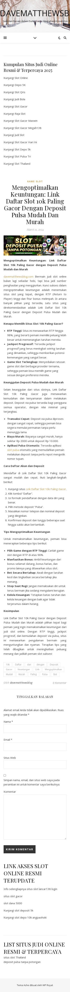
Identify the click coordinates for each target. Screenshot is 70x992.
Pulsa (45, 674)
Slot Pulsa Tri (23, 156)
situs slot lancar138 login (42, 889)
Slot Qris (20, 92)
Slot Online (21, 78)
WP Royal (48, 985)
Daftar (18, 664)
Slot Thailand (22, 163)
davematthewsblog (21, 682)
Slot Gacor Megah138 (28, 128)
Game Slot (35, 181)
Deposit (54, 664)
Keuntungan (24, 669)
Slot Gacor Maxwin (26, 120)
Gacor (9, 669)
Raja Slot (20, 113)
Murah (21, 674)
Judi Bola (20, 99)
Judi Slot (19, 135)
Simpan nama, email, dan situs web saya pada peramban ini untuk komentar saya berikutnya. (32, 782)
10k (8, 664)
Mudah (9, 674)
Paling (34, 674)
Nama (8, 721)
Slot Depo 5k (23, 149)
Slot (55, 674)
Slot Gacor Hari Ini (26, 142)
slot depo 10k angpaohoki (30, 917)
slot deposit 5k (24, 910)
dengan (40, 664)
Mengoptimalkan (53, 669)
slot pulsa (13, 450)
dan (29, 664)
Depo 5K (20, 85)
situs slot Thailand (15, 957)
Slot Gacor (21, 106)
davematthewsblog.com (18, 276)
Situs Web (10, 757)
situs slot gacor (13, 896)
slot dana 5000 (13, 903)
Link (37, 669)
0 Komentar (59, 683)
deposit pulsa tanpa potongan (22, 962)
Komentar (10, 791)
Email (8, 739)
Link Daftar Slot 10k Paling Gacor (46, 489)
